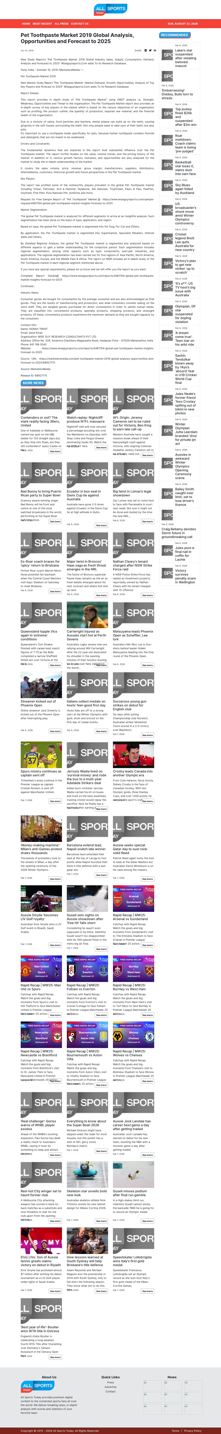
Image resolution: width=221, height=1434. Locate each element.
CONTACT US (79, 23)
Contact (111, 1391)
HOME (26, 23)
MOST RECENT (42, 23)
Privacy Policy (192, 1430)
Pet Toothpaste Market (91, 99)
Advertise (110, 1387)
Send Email (35, 332)
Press (110, 1382)
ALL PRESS (61, 23)
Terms (175, 1430)
